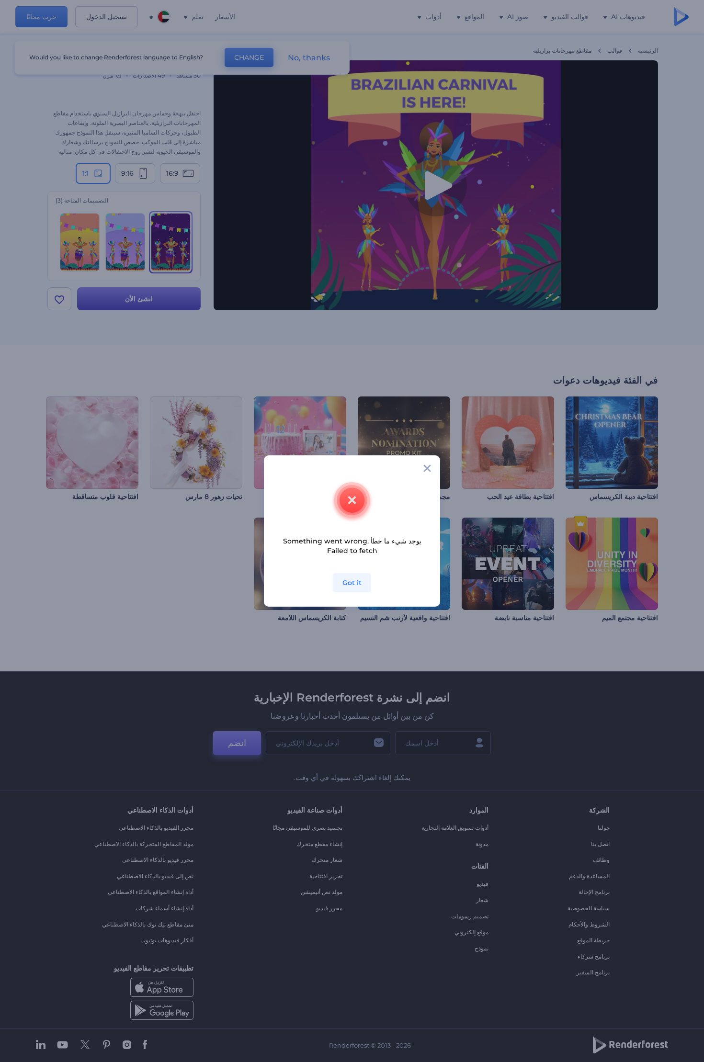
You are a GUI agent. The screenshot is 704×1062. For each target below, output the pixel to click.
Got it (352, 582)
